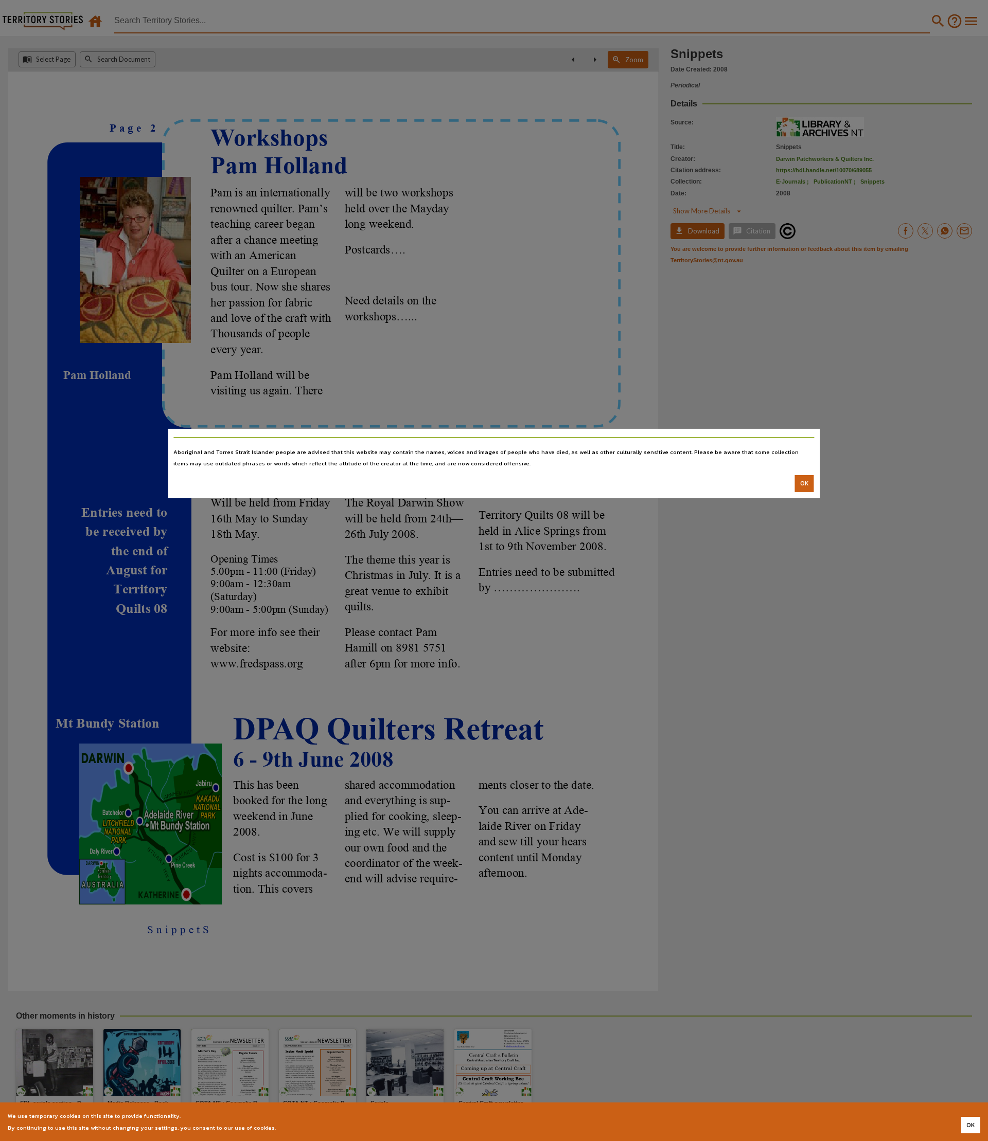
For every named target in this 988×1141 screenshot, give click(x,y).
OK (804, 483)
